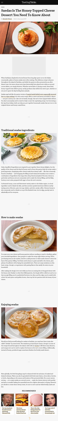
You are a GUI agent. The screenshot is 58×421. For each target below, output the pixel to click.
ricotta (37, 346)
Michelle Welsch (7, 19)
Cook (2, 7)
